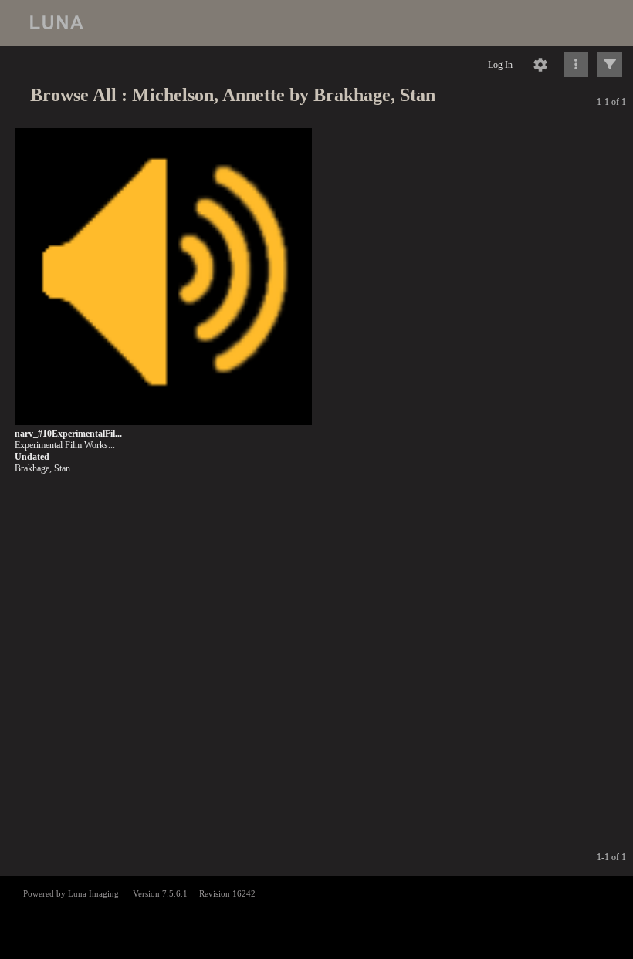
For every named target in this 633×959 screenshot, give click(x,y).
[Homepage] (316, 23)
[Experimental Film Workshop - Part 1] (163, 277)
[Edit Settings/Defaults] (540, 64)
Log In (500, 64)
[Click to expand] (609, 64)
